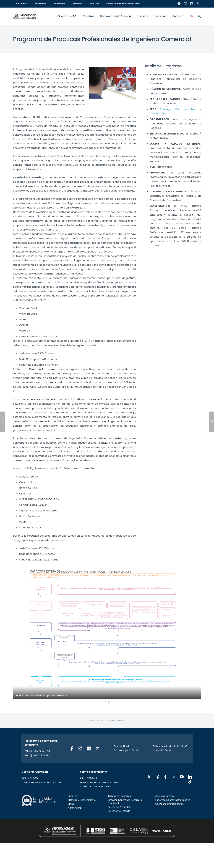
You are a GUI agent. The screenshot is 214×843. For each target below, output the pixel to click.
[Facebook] (179, 4)
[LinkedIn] (191, 4)
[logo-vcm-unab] (24, 16)
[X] (198, 4)
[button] (78, 16)
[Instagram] (185, 4)
